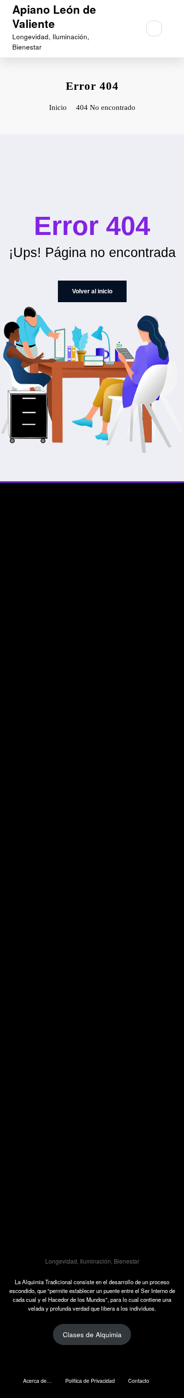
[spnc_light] (175, 29)
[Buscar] (154, 28)
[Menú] (127, 28)
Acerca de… (37, 1380)
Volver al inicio (92, 291)
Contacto (138, 1380)
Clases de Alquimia (92, 1334)
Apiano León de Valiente (54, 16)
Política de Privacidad (90, 1380)
